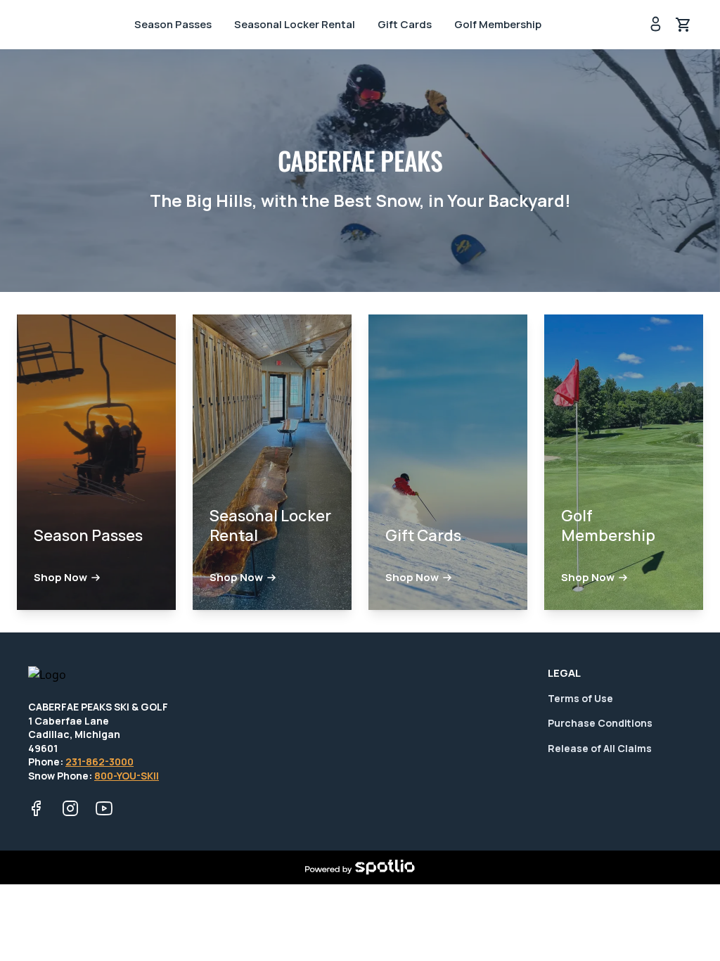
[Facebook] (36, 808)
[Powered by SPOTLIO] (359, 867)
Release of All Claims (600, 748)
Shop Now (60, 577)
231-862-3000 (99, 761)
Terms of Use (580, 698)
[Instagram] (70, 808)
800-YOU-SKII (126, 775)
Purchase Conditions (600, 723)
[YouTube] (104, 808)
